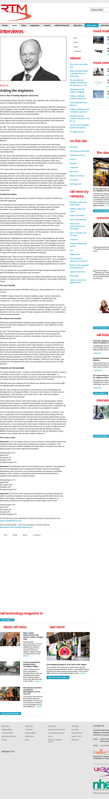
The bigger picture (77, 132)
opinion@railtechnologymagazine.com (17, 527)
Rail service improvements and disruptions (77, 226)
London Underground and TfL (78, 245)
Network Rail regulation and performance (79, 266)
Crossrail (73, 240)
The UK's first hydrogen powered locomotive (79, 126)
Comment (36, 535)
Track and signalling (78, 220)
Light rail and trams (77, 272)
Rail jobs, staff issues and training (78, 203)
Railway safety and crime (77, 210)
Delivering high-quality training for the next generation (79, 73)
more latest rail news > (10, 714)
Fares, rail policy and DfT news (78, 234)
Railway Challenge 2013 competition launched (79, 110)
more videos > (7, 620)
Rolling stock (75, 254)
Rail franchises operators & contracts (79, 260)
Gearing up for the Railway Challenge (77, 90)
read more (97, 353)
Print (5, 535)
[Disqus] (33, 575)
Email (15, 535)
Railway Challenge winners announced (78, 97)
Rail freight (74, 276)
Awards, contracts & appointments (78, 281)
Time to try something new (78, 65)
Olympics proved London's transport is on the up (79, 118)
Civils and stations (77, 216)
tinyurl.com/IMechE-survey (11, 521)
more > (26, 656)
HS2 (71, 250)
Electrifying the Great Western (78, 104)
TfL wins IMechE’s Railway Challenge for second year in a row (78, 82)
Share (25, 535)
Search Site (97, 10)
